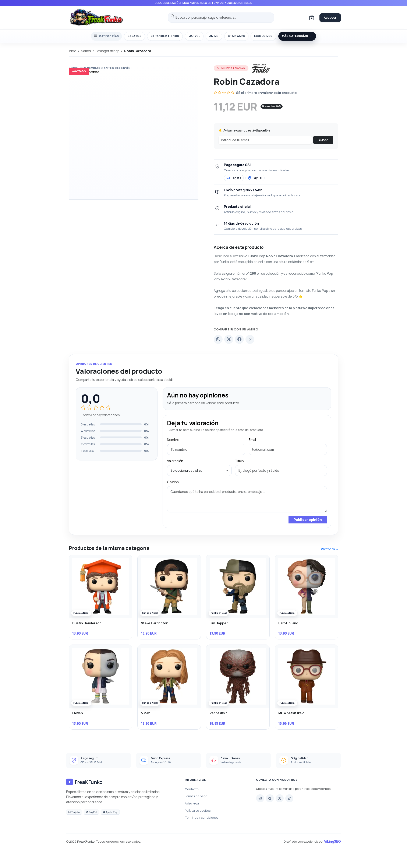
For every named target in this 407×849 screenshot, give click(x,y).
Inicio (72, 51)
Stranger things (108, 51)
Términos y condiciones (201, 817)
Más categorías (295, 36)
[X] (280, 798)
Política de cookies (198, 810)
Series (86, 51)
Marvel (194, 36)
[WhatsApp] (218, 339)
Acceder (330, 17)
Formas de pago (196, 796)
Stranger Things (165, 36)
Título (239, 461)
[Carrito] (311, 17)
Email (252, 439)
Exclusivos (263, 36)
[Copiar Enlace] (249, 339)
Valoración (175, 461)
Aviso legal (192, 803)
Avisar (323, 140)
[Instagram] (260, 798)
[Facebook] (239, 339)
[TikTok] (289, 798)
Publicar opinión (308, 519)
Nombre (173, 439)
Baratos (134, 36)
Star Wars (236, 36)
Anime (214, 36)
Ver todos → (329, 549)
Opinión (173, 482)
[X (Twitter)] (228, 339)
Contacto (192, 789)
